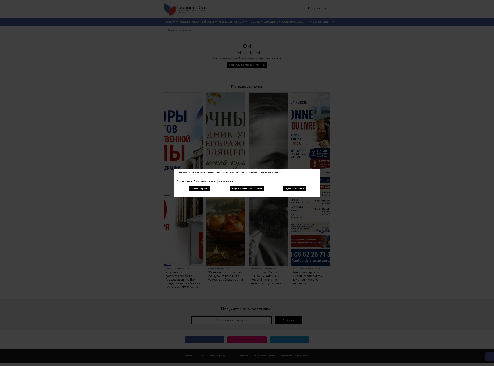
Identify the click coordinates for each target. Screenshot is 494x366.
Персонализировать (200, 188)
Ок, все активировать (294, 188)
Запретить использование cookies (247, 188)
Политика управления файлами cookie (213, 181)
